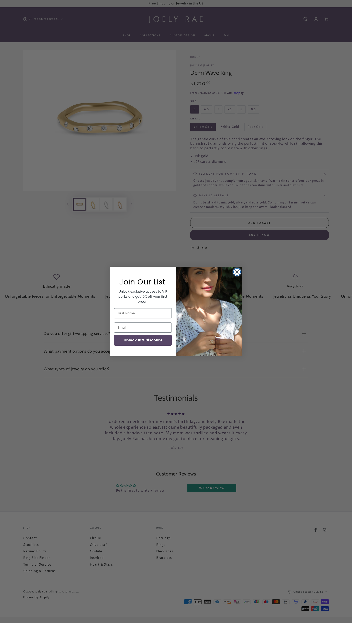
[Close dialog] (237, 271)
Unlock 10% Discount (143, 340)
